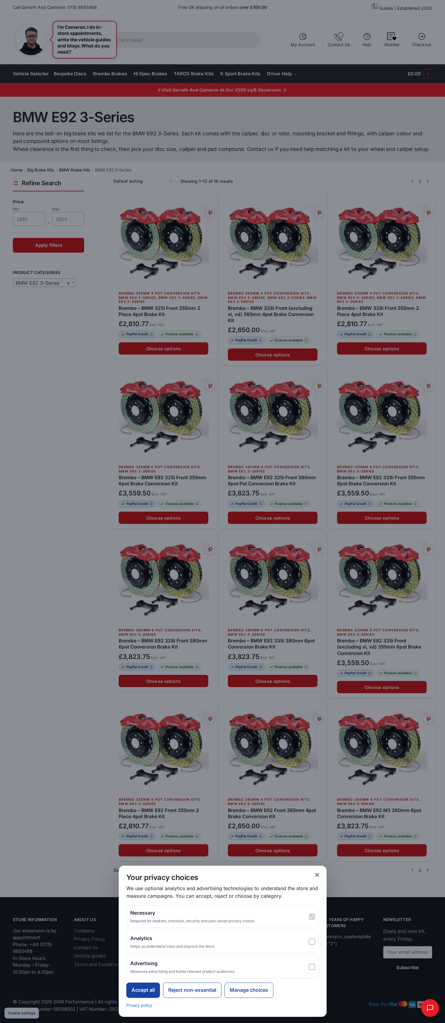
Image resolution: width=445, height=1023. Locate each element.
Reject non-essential (192, 990)
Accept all (143, 990)
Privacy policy (139, 1005)
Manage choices (249, 990)
